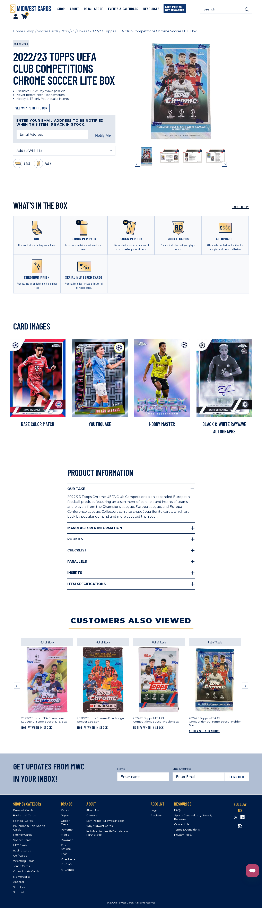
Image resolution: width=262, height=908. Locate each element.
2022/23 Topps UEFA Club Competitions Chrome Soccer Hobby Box (215, 721)
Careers (91, 815)
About (74, 8)
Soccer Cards (22, 840)
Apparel (18, 881)
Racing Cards (22, 850)
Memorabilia (21, 876)
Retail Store (93, 8)
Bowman (67, 840)
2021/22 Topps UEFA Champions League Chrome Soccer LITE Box (44, 719)
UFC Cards (20, 845)
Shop (61, 8)
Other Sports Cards (26, 871)
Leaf (64, 854)
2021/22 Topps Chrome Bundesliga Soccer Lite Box (100, 719)
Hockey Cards (22, 834)
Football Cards (23, 820)
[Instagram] (240, 826)
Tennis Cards (21, 866)
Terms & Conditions (187, 829)
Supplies (19, 887)
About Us (92, 810)
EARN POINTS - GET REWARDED (174, 8)
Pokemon (67, 829)
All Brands (67, 869)
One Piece (68, 859)
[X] (236, 817)
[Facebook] (242, 817)
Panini (65, 810)
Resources (151, 8)
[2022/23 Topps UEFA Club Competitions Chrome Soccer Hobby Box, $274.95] (215, 680)
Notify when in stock (36, 727)
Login (154, 810)
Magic (65, 834)
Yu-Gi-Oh (67, 864)
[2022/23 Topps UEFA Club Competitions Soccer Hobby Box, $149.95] (159, 680)
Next (224, 164)
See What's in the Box (31, 108)
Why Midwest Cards (99, 825)
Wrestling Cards (23, 861)
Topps (65, 815)
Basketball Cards (24, 815)
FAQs (177, 810)
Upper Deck (65, 822)
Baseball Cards (23, 810)
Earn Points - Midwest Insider (105, 820)
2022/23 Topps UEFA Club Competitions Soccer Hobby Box (156, 719)
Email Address (182, 768)
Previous (137, 164)
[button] (17, 690)
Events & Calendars (123, 8)
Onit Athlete (66, 846)
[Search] (247, 9)
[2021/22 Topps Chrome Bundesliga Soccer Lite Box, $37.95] (103, 680)
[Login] (15, 16)
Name (121, 768)
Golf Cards (20, 855)
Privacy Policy (183, 834)
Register (156, 815)
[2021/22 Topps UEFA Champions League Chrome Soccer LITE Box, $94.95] (47, 680)
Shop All (18, 892)
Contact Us (181, 824)
